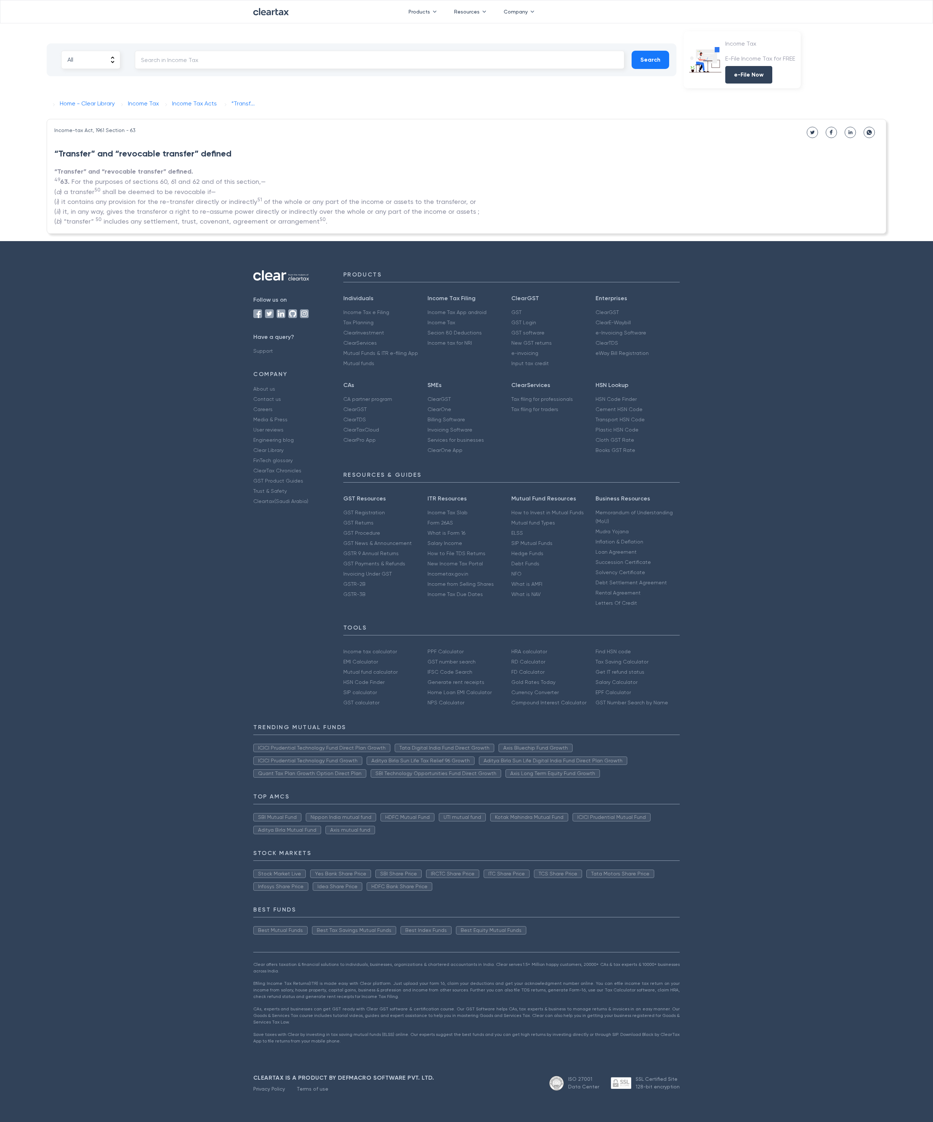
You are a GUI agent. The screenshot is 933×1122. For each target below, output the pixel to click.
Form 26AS (440, 523)
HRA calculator (529, 651)
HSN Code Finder (616, 399)
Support (263, 351)
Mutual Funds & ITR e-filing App (380, 353)
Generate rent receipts (456, 682)
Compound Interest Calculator (548, 702)
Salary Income (445, 543)
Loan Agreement (616, 552)
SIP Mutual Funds (532, 543)
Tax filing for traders (534, 409)
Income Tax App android (457, 312)
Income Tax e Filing (366, 312)
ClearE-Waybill (613, 322)
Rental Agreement (618, 593)
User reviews (268, 430)
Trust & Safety (270, 491)
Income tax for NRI (450, 343)
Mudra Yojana (612, 531)
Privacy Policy (269, 1089)
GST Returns (358, 523)
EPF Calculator (613, 692)
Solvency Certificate (620, 572)
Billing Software (446, 419)
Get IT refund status (620, 672)
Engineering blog (273, 440)
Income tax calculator (370, 651)
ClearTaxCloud (361, 430)
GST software (527, 333)
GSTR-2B (354, 584)
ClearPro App (359, 440)
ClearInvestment (363, 333)
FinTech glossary (273, 460)
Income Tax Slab (448, 512)
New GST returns (531, 343)
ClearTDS (607, 343)
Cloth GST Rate (615, 440)
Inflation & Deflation (619, 542)
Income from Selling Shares (461, 584)
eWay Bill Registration (622, 353)
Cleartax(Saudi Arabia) (280, 501)
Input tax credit (530, 363)
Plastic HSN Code (617, 430)
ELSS (517, 533)
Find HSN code (613, 651)
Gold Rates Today (533, 682)
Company (516, 12)
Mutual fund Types (533, 523)
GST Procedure (361, 533)
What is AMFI (526, 584)
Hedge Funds (527, 553)
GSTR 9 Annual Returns (371, 553)
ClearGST (607, 312)
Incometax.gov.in (448, 574)
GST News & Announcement (377, 543)
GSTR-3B (354, 594)
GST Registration (364, 512)
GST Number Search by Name (632, 702)
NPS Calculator (446, 702)
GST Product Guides (278, 481)
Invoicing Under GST (367, 574)
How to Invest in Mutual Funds (547, 512)
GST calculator (361, 702)
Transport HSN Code (620, 419)
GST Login (523, 322)
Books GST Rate (615, 450)
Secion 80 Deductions (455, 333)
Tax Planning (358, 322)
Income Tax (441, 322)
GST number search (452, 662)
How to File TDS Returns (456, 553)
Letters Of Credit (616, 603)
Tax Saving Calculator (622, 662)
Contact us (267, 399)
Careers (263, 409)
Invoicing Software (450, 430)
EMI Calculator (360, 662)
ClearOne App (445, 450)
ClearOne (439, 409)
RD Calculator (528, 662)
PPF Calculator (446, 651)
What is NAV (526, 594)
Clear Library (268, 450)
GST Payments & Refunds (374, 563)
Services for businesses (456, 440)
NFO (516, 574)
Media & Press (270, 419)
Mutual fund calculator (370, 672)
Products (419, 12)
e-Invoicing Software (621, 333)
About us (264, 389)
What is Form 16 (446, 533)
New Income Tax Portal (455, 563)
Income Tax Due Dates (455, 594)
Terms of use (312, 1089)
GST (516, 312)
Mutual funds (358, 363)
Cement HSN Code (619, 409)
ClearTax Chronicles (277, 470)
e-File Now (749, 74)
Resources (467, 12)
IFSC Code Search (450, 672)
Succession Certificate (623, 562)
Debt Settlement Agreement (631, 582)
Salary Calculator (616, 682)
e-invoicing (524, 353)
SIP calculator (360, 692)
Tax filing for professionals (542, 399)
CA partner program (367, 399)
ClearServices (360, 343)
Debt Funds (525, 563)
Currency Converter (535, 692)
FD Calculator (527, 672)
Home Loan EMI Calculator (460, 692)
